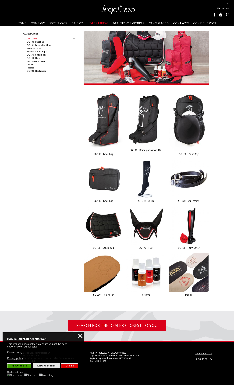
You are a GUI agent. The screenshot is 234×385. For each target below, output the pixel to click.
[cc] (189, 119)
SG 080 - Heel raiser (103, 294)
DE (227, 8)
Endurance (58, 23)
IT (215, 8)
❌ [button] (80, 335)
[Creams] (146, 272)
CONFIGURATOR (204, 23)
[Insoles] (189, 272)
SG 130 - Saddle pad (103, 247)
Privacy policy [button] (15, 358)
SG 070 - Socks (146, 200)
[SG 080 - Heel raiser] (103, 272)
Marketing (47, 375)
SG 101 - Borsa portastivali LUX (146, 149)
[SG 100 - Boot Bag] (103, 119)
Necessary (16, 375)
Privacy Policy (203, 353)
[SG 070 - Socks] (146, 178)
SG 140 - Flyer (146, 247)
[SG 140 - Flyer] (146, 225)
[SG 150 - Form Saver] (189, 225)
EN (219, 8)
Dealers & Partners (128, 23)
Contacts (181, 23)
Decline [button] (70, 365)
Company (38, 23)
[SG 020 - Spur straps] (189, 178)
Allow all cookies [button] (46, 365)
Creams (146, 294)
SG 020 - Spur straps (188, 200)
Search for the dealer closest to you (117, 325)
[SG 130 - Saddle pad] (103, 225)
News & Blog (159, 23)
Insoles (188, 294)
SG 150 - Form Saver (188, 247)
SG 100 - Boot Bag (103, 153)
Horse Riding (98, 23)
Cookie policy (204, 359)
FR (223, 8)
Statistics (32, 375)
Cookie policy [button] (15, 352)
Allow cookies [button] (19, 365)
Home (22, 23)
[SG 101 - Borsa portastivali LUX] (146, 117)
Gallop (77, 23)
